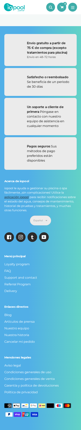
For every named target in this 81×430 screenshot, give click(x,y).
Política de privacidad (21, 392)
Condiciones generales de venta (29, 379)
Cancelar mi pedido (19, 342)
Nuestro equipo (16, 328)
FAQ (7, 271)
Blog (8, 315)
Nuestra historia (16, 335)
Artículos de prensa (19, 321)
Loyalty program (17, 264)
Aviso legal (12, 365)
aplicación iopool (16, 197)
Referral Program (17, 284)
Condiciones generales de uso (27, 372)
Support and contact (20, 277)
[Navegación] (72, 7)
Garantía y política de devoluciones (31, 385)
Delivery (10, 291)
